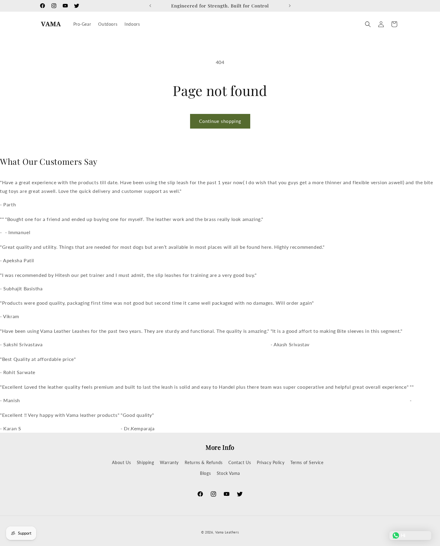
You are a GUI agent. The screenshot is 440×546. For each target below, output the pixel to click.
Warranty (169, 462)
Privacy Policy (270, 462)
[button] (367, 24)
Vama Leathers (227, 532)
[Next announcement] (289, 5)
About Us (121, 462)
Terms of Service (307, 462)
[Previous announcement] (150, 5)
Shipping (145, 462)
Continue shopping (220, 121)
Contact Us (239, 462)
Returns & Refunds (204, 462)
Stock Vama (228, 473)
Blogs (205, 473)
